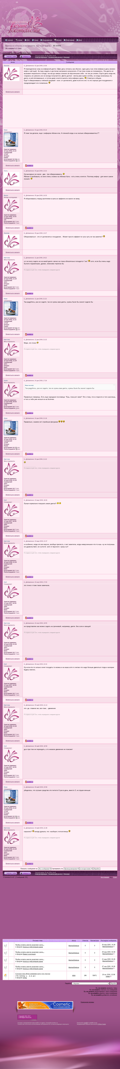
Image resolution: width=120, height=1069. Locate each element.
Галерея (10, 40)
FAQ (28, 40)
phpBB (86, 1022)
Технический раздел (55, 57)
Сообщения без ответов (11, 53)
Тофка (108, 976)
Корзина (66, 57)
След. (20, 48)
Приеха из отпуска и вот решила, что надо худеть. (28, 45)
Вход (80, 40)
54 (16, 161)
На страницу (10, 48)
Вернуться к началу (13, 92)
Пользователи (47, 40)
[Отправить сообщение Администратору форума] (10, 2)
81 (16, 159)
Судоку (19, 40)
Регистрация (70, 40)
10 (33, 976)
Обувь (25, 978)
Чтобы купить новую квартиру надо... (29, 944)
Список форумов (41, 57)
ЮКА (73, 975)
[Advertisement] (60, 111)
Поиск (36, 40)
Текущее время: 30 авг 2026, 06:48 (45, 55)
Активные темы (25, 53)
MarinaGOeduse (74, 946)
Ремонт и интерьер (29, 954)
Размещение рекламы (87, 1002)
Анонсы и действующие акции (33, 947)
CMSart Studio (102, 1024)
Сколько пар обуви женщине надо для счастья (32, 973)
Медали (59, 40)
